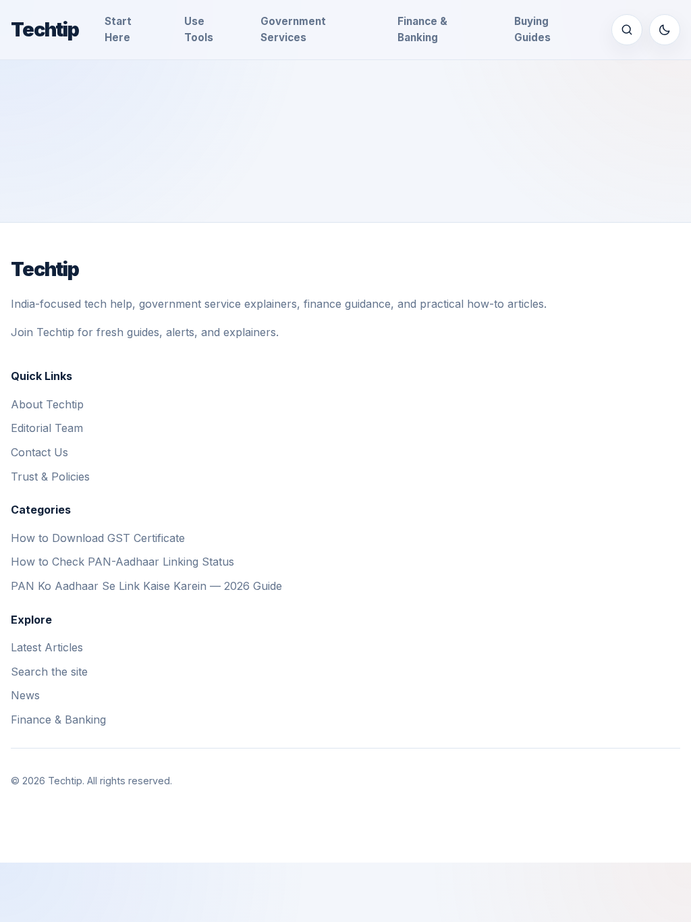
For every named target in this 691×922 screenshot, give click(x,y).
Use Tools (198, 29)
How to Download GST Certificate (98, 538)
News (25, 695)
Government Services (293, 29)
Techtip (45, 29)
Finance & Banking (422, 29)
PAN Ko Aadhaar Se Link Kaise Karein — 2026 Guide (146, 586)
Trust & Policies (50, 476)
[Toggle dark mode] (664, 29)
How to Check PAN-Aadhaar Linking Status (122, 561)
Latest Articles (47, 647)
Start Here (118, 29)
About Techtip (47, 404)
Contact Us (39, 452)
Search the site (49, 671)
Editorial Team (47, 428)
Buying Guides (532, 29)
